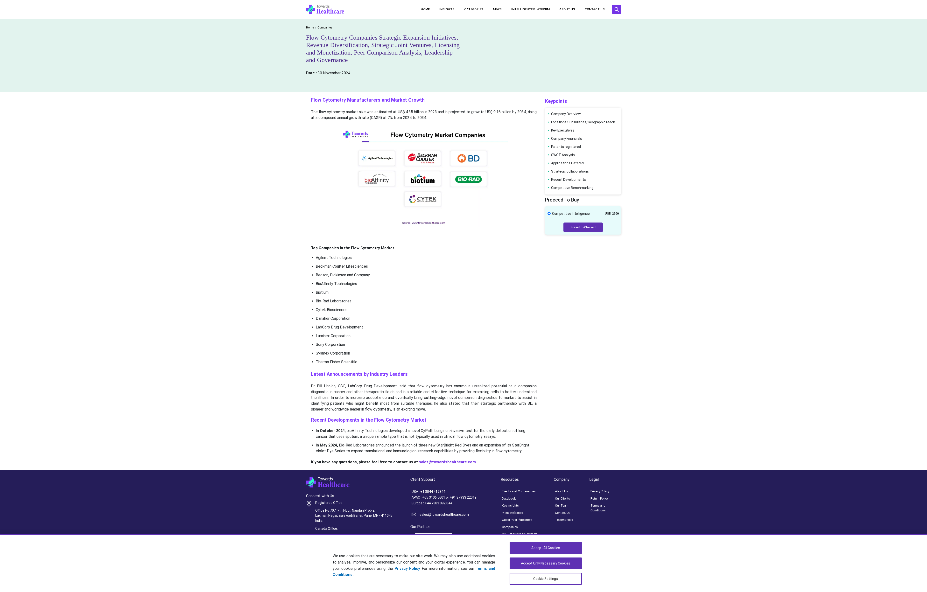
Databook (509, 498)
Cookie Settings (545, 579)
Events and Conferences (519, 491)
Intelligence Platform (530, 9)
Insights (447, 9)
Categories (473, 9)
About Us (567, 9)
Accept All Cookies (545, 548)
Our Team (562, 505)
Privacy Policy (407, 568)
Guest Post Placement (517, 520)
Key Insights (510, 505)
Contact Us (595, 9)
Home (425, 9)
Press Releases (512, 513)
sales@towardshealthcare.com (444, 514)
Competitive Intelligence (571, 214)
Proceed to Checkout (583, 227)
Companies (510, 527)
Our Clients (562, 498)
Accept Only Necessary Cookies (545, 563)
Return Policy (599, 498)
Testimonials (564, 520)
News (497, 9)
